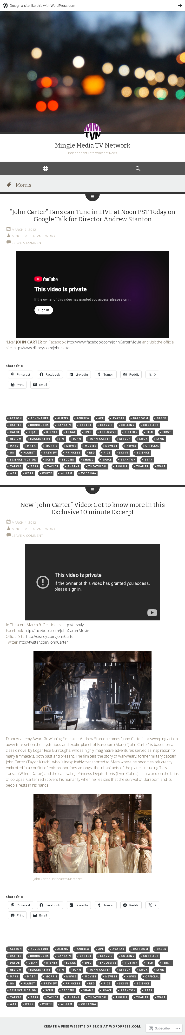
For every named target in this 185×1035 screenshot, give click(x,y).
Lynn (160, 438)
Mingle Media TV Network (92, 145)
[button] (92, 690)
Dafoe (15, 432)
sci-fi (123, 452)
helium (15, 438)
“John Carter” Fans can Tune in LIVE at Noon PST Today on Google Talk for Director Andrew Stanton (92, 215)
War (13, 473)
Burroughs (39, 425)
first (166, 432)
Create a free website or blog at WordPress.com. (92, 1026)
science (143, 452)
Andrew (83, 418)
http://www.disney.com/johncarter (42, 347)
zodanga (88, 473)
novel (131, 445)
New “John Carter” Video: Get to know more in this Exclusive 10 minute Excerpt (92, 508)
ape (101, 418)
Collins (127, 425)
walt (161, 466)
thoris (121, 466)
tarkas (16, 466)
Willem (66, 473)
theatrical (97, 466)
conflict (151, 425)
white (47, 473)
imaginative (40, 438)
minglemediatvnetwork (33, 236)
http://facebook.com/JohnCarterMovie (57, 630)
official (152, 445)
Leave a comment (27, 242)
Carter (85, 425)
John (77, 438)
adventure (40, 418)
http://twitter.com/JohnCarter (43, 642)
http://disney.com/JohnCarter (50, 636)
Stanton (128, 459)
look (143, 438)
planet (29, 452)
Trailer (142, 466)
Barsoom (140, 418)
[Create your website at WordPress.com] (92, 5)
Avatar (118, 418)
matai (32, 445)
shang (88, 459)
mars (14, 445)
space (107, 459)
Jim (61, 438)
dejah (33, 432)
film (150, 432)
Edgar (71, 432)
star (148, 459)
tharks (73, 466)
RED (92, 452)
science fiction (23, 459)
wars (29, 473)
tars (34, 466)
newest (111, 445)
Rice (107, 452)
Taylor (53, 466)
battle (15, 425)
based (161, 418)
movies (91, 445)
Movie (71, 445)
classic (106, 425)
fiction (131, 432)
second (68, 459)
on (12, 452)
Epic (88, 432)
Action (16, 418)
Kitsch (125, 438)
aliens (62, 418)
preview (50, 452)
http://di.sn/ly (73, 624)
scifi (49, 459)
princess (73, 452)
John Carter (100, 438)
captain (64, 425)
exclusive (108, 432)
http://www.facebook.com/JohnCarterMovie (104, 342)
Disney (51, 432)
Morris (52, 445)
